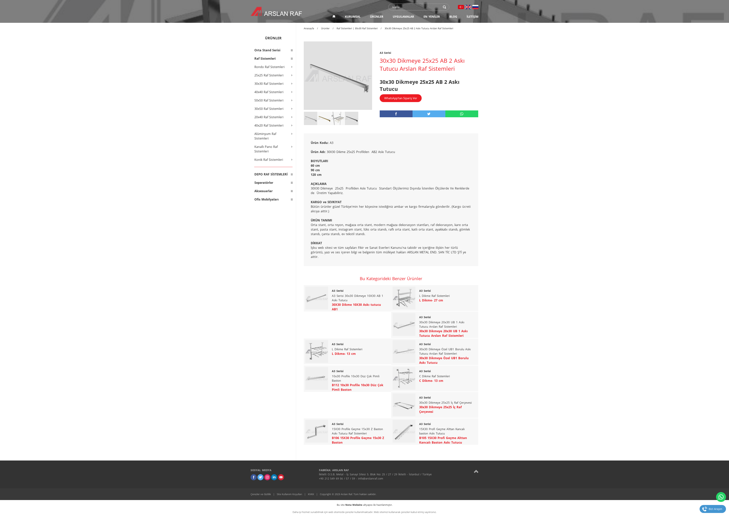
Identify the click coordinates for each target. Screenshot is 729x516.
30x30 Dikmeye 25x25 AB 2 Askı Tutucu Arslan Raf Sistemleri (419, 28)
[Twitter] (260, 477)
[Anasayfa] (333, 16)
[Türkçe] (461, 7)
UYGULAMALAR (403, 16)
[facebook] (396, 113)
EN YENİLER (432, 16)
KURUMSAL (353, 16)
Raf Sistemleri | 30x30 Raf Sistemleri (357, 28)
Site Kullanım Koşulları (289, 494)
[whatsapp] (461, 113)
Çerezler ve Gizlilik (261, 494)
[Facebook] (254, 477)
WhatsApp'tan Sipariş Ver (400, 98)
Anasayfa (309, 28)
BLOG (453, 16)
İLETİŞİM (472, 16)
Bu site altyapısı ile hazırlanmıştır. (364, 504)
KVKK (311, 494)
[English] (468, 7)
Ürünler (325, 28)
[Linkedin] (274, 477)
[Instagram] (267, 477)
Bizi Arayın (715, 509)
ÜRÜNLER (376, 16)
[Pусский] (475, 7)
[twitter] (429, 113)
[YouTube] (281, 477)
